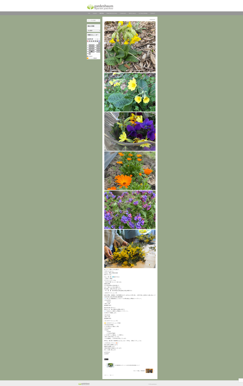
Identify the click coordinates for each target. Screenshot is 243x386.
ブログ (107, 359)
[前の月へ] (95, 39)
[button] (99, 20)
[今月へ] (97, 39)
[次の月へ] (99, 39)
